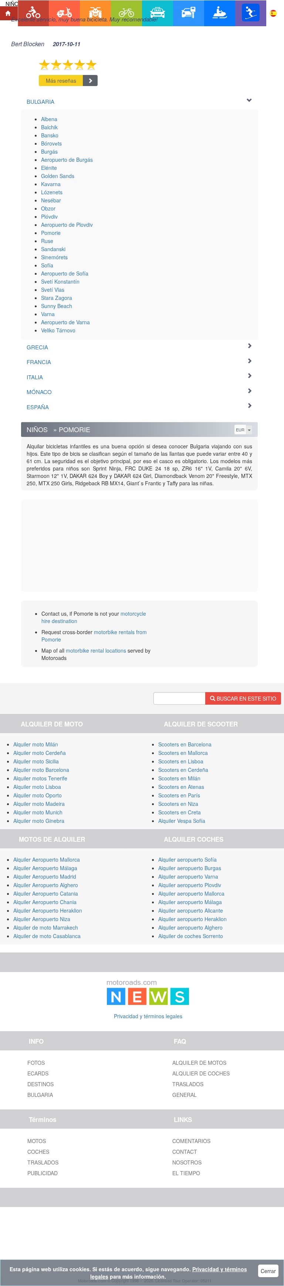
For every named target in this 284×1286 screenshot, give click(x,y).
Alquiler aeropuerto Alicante (190, 910)
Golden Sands (57, 175)
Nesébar (51, 200)
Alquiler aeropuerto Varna (188, 876)
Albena (49, 119)
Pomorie (51, 232)
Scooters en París (179, 795)
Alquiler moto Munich (37, 812)
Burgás (49, 151)
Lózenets (51, 192)
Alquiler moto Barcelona (41, 769)
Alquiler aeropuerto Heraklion (192, 919)
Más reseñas (61, 80)
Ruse (47, 240)
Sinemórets (54, 257)
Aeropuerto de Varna (65, 322)
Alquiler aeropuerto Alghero (190, 927)
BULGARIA (40, 1094)
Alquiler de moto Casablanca (47, 936)
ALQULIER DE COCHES (201, 1073)
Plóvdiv (49, 216)
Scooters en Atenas (181, 786)
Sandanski (53, 249)
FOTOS (36, 1062)
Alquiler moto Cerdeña (39, 752)
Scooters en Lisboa (180, 761)
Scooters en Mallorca (183, 752)
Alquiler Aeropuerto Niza (41, 919)
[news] (148, 990)
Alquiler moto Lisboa (37, 786)
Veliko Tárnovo (58, 330)
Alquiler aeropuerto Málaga (190, 902)
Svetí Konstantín (60, 281)
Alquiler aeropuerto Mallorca (191, 893)
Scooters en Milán (179, 778)
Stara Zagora (56, 297)
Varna (48, 314)
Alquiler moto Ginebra (38, 820)
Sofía (47, 265)
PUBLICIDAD (42, 1173)
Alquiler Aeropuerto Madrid (44, 876)
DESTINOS (40, 1084)
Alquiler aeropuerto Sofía (187, 859)
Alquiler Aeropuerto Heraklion (47, 910)
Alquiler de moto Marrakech (45, 927)
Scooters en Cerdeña (183, 769)
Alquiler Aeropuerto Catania (45, 893)
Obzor (48, 208)
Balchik (49, 127)
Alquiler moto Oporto (37, 795)
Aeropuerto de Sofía (64, 273)
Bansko (49, 135)
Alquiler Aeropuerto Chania (45, 902)
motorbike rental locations (96, 650)
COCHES (38, 1151)
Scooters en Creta (179, 812)
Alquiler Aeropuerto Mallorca (46, 859)
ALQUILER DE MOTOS (199, 1062)
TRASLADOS (187, 1084)
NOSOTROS (187, 1162)
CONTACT (184, 1151)
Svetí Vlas (52, 289)
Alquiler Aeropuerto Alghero (45, 885)
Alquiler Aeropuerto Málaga (45, 868)
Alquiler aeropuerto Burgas (189, 868)
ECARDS (37, 1073)
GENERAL (184, 1094)
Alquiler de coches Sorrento (190, 936)
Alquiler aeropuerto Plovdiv (189, 885)
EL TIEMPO (186, 1173)
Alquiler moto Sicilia (36, 761)
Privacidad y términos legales (148, 1016)
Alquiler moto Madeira (39, 803)
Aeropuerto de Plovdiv (67, 224)
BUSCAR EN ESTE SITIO (245, 698)
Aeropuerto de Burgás (67, 159)
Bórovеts (51, 143)
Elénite (49, 167)
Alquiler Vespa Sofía (181, 820)
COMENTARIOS (191, 1141)
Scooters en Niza (178, 803)
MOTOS (36, 1141)
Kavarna (51, 184)
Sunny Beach (56, 305)
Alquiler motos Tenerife (40, 778)
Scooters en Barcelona (185, 744)
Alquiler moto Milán (35, 744)
